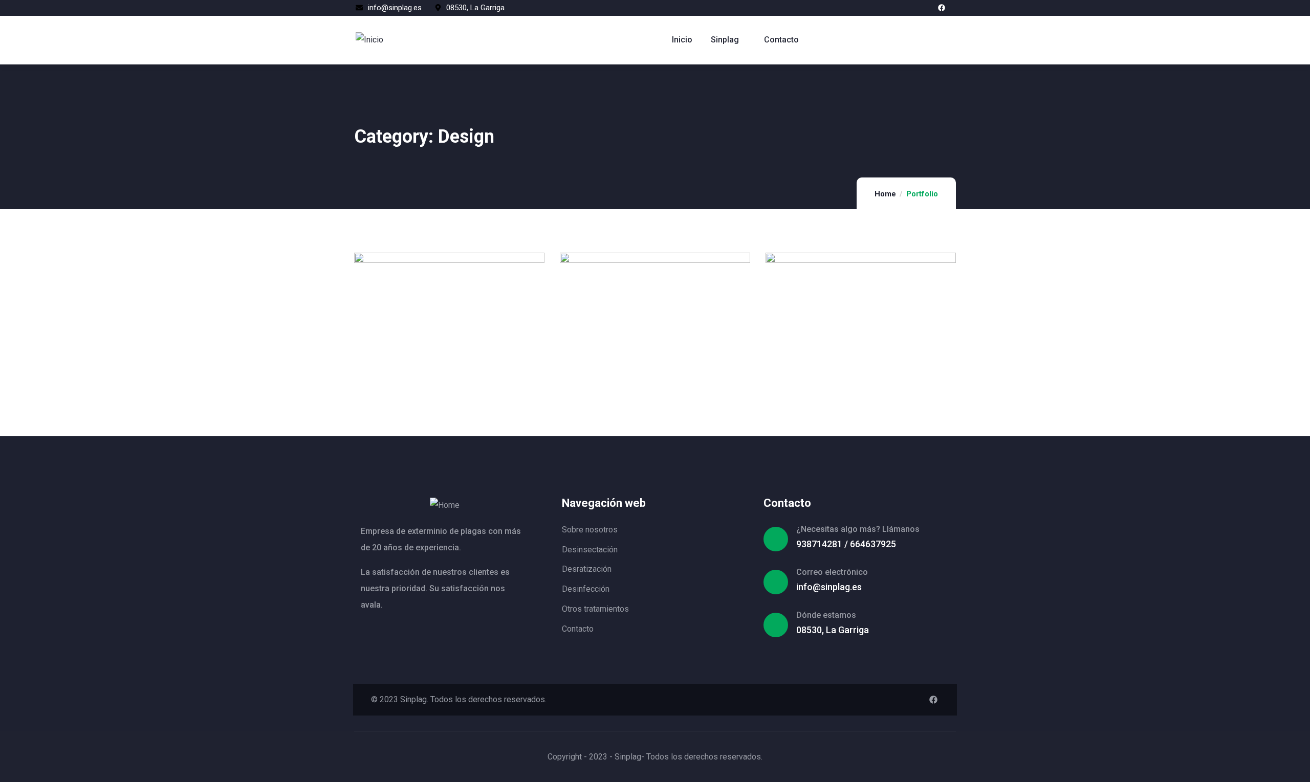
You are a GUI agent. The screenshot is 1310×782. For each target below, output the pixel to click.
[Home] (445, 505)
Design (389, 356)
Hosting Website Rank (844, 367)
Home (885, 193)
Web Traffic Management (646, 367)
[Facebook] (941, 8)
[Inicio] (369, 40)
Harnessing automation (436, 367)
